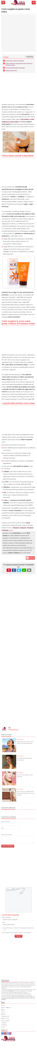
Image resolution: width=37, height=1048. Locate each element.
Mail (29, 570)
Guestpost (4, 1025)
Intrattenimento (5, 1016)
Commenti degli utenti (11, 70)
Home (28, 523)
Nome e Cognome (6, 917)
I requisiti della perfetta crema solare (15, 67)
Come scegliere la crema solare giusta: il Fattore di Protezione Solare (18, 64)
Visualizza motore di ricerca (34, 2)
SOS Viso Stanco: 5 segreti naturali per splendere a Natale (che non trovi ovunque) (25, 793)
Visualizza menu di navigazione (3, 2)
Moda (2, 1010)
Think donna (18, 3)
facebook (14, 570)
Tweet (19, 570)
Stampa (31, 558)
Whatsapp (24, 570)
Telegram (16, 528)
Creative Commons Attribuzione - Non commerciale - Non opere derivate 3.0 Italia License (18, 997)
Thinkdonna (13, 730)
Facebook (5, 530)
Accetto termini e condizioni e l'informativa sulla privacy (18, 928)
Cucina (3, 1012)
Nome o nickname (5, 821)
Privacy (3, 1027)
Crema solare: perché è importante (14, 60)
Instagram (23, 528)
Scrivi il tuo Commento (6, 834)
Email (2, 828)
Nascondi (30, 56)
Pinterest (30, 528)
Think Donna (8, 1038)
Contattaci (3, 999)
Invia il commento (7, 846)
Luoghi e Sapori (5, 1020)
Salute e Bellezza (5, 1007)
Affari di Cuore (5, 1018)
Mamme (3, 1014)
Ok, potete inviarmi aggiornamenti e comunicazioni (17, 932)
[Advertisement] (18, 33)
